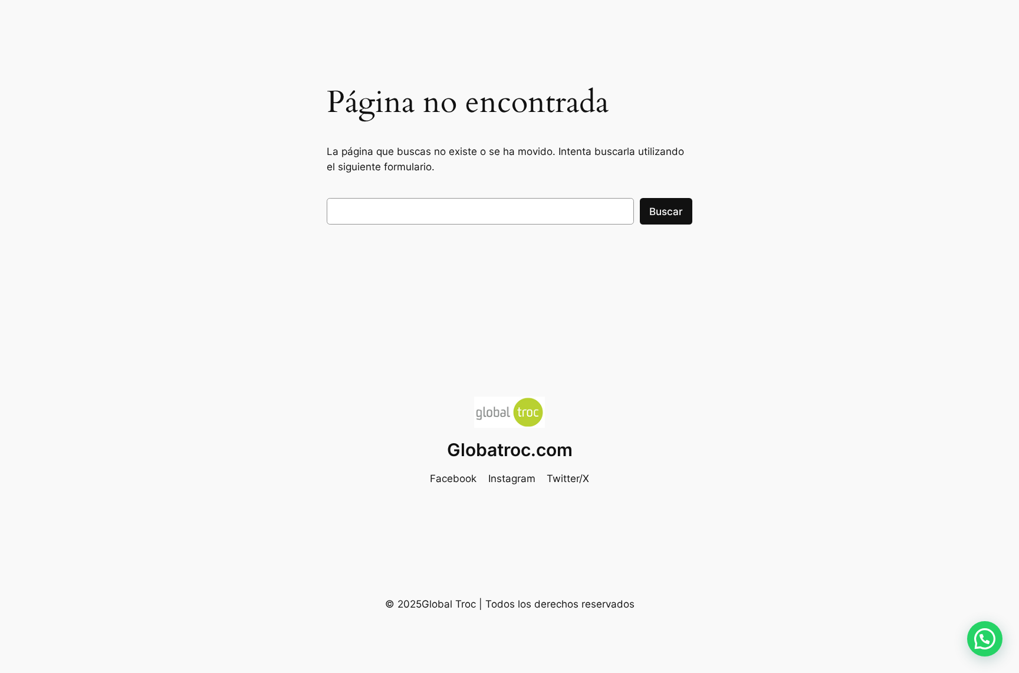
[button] (984, 638)
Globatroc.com (510, 449)
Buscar (666, 211)
